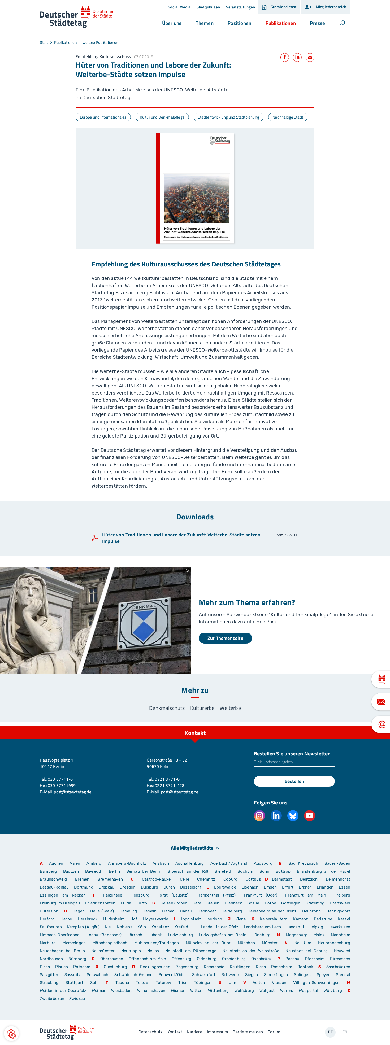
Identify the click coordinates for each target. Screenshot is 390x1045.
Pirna (45, 966)
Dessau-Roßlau (54, 887)
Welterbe (230, 708)
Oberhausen (111, 958)
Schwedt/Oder (172, 974)
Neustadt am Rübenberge (190, 950)
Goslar (253, 903)
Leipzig (316, 927)
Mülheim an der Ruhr (208, 943)
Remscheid (214, 966)
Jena (241, 919)
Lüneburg (262, 935)
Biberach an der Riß (187, 871)
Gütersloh (49, 911)
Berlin (114, 871)
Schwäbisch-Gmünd (133, 974)
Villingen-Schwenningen (316, 982)
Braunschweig (53, 879)
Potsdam (81, 966)
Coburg (230, 879)
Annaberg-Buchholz (127, 863)
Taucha (122, 982)
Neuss (153, 950)
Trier (182, 982)
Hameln (149, 911)
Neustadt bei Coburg (306, 950)
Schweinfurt (203, 974)
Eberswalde (225, 887)
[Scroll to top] (345, 726)
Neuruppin (131, 950)
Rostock (305, 966)
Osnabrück (261, 958)
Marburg (48, 943)
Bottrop (283, 871)
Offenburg (181, 958)
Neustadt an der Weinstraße (251, 950)
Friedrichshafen (100, 903)
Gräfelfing (316, 903)
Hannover (206, 911)
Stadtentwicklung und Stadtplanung (228, 117)
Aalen (75, 863)
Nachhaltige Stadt (287, 117)
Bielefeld (223, 871)
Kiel (108, 927)
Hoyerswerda (155, 919)
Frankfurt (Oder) (261, 895)
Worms (286, 990)
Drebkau (107, 887)
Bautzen (71, 871)
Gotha (270, 903)
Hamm (168, 911)
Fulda (126, 903)
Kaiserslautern (274, 919)
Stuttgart (74, 982)
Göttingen (291, 903)
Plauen (61, 966)
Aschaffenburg (189, 863)
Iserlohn (214, 919)
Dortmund (83, 887)
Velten (259, 982)
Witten (196, 990)
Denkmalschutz (167, 708)
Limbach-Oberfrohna (59, 935)
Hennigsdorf (338, 911)
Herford (47, 919)
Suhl (94, 982)
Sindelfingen (276, 974)
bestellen (294, 781)
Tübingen (202, 982)
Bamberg (48, 871)
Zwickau (77, 998)
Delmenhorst (338, 879)
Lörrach (135, 935)
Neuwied (342, 950)
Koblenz (124, 927)
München (246, 943)
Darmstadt (282, 879)
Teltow (142, 982)
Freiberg (342, 895)
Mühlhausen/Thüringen (156, 943)
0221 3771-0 (167, 779)
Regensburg (186, 966)
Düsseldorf (190, 887)
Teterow (163, 982)
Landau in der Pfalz (220, 927)
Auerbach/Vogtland (229, 863)
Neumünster (103, 950)
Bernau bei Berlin (145, 871)
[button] (172, 23)
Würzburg (333, 990)
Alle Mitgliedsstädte (192, 847)
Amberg (93, 863)
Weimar (99, 990)
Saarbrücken (338, 966)
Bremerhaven (110, 879)
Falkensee (112, 895)
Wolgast (267, 990)
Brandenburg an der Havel (323, 871)
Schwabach (98, 974)
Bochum (245, 871)
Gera (197, 903)
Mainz (319, 935)
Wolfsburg (244, 990)
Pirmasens (340, 958)
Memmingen (74, 943)
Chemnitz (206, 879)
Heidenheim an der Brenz (272, 911)
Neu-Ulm (302, 943)
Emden (270, 887)
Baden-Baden (337, 863)
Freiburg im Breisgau (60, 903)
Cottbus (253, 879)
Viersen (279, 982)
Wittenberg (218, 990)
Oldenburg (207, 958)
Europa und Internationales (103, 117)
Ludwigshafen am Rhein (222, 935)
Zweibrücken (52, 998)
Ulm (232, 982)
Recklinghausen (155, 966)
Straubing (49, 982)
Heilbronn (311, 911)
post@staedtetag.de (72, 792)
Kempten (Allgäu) (83, 927)
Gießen (212, 903)
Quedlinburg (115, 966)
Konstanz (160, 927)
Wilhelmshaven (151, 990)
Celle (184, 879)
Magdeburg (296, 935)
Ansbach (161, 863)
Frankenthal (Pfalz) (216, 895)
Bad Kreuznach (303, 863)
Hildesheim (113, 919)
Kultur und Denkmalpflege (162, 117)
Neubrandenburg (334, 943)
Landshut (295, 927)
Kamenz (300, 919)
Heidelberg (232, 911)
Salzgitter (49, 974)
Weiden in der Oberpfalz (64, 990)
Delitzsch (309, 879)
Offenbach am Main (147, 958)
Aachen (56, 863)
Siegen (251, 974)
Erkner (305, 887)
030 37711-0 (60, 779)
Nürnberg (77, 958)
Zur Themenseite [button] (225, 638)
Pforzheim (315, 958)
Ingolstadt (191, 919)
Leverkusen (339, 927)
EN (345, 1032)
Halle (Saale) (102, 911)
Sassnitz (72, 974)
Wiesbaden (121, 990)
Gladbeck (233, 903)
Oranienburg (234, 958)
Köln (142, 927)
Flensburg (140, 895)
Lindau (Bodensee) (103, 935)
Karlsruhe (323, 919)
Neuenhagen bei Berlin (62, 950)
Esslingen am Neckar (62, 895)
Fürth (141, 903)
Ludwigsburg (180, 935)
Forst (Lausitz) (172, 895)
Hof (133, 919)
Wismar (178, 990)
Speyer (323, 974)
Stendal (343, 974)
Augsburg (263, 863)
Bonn (264, 871)
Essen (344, 887)
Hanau (186, 911)
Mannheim (340, 935)
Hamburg (128, 911)
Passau (292, 958)
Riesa (261, 966)
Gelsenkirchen (174, 903)
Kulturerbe (202, 708)
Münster (270, 943)
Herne (66, 919)
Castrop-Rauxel (157, 879)
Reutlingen (240, 966)
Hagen (78, 911)
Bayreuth (93, 871)
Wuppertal (308, 990)
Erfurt (287, 887)
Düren (169, 887)
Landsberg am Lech (262, 927)
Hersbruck (88, 919)
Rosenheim (281, 966)
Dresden (127, 887)
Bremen (82, 879)
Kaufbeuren (51, 927)
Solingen (302, 974)
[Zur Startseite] (77, 17)
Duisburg (149, 887)
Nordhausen (51, 958)
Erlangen (325, 887)
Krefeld (181, 927)
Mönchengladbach (110, 943)
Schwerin (230, 974)
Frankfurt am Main (305, 895)
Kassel (344, 919)
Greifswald (340, 903)
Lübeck (156, 935)
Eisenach (249, 887)
